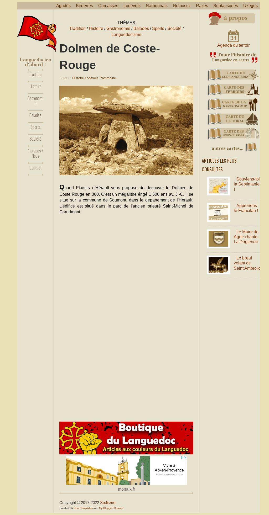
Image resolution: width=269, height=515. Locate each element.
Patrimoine (108, 78)
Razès (202, 5)
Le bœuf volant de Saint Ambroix (247, 263)
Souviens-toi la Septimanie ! (247, 184)
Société (35, 139)
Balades (35, 115)
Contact (35, 167)
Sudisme (107, 502)
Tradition (35, 74)
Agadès (63, 5)
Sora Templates (83, 508)
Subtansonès (225, 5)
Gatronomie (35, 101)
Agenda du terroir (233, 45)
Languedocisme (126, 34)
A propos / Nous (35, 153)
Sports (35, 127)
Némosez (182, 5)
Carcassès (108, 5)
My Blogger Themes (111, 508)
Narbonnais (157, 5)
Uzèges (250, 5)
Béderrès (84, 5)
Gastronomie (118, 28)
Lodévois (132, 5)
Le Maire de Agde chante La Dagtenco (246, 237)
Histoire (36, 86)
